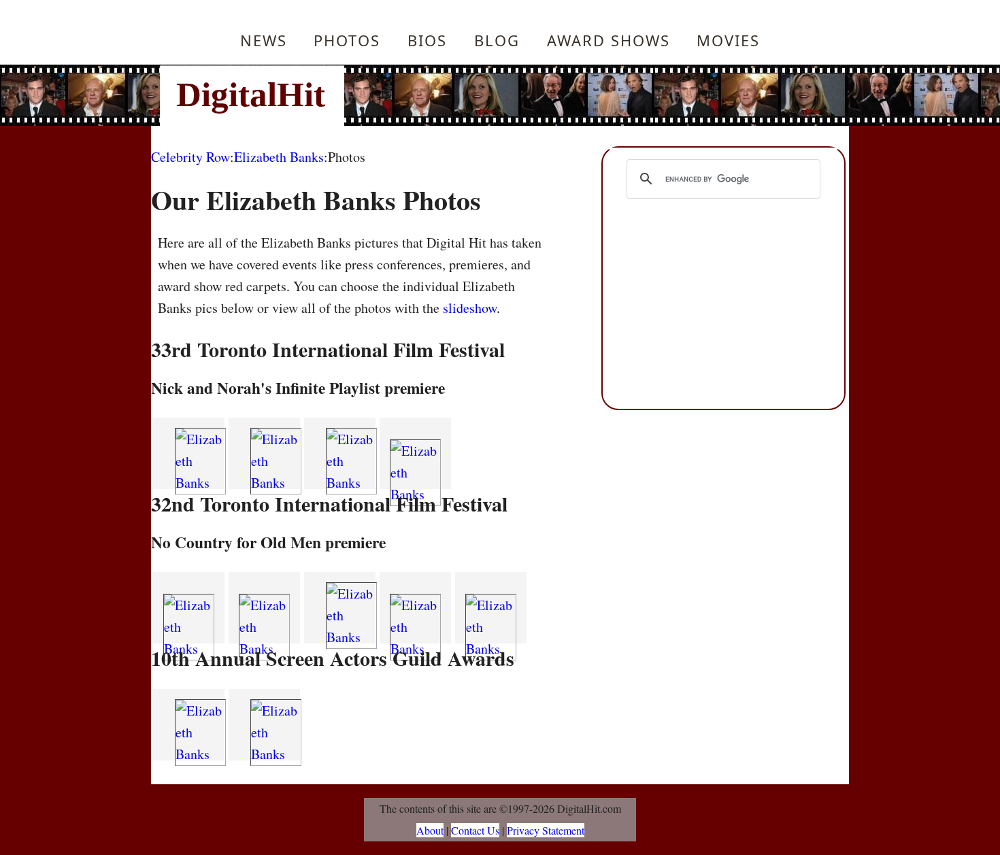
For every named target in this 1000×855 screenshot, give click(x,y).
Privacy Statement (545, 830)
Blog (497, 40)
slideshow (470, 308)
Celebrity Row (190, 157)
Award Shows (608, 40)
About (430, 830)
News (263, 40)
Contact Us (475, 830)
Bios (427, 40)
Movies (728, 40)
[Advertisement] (591, 95)
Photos (347, 40)
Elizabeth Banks (279, 157)
